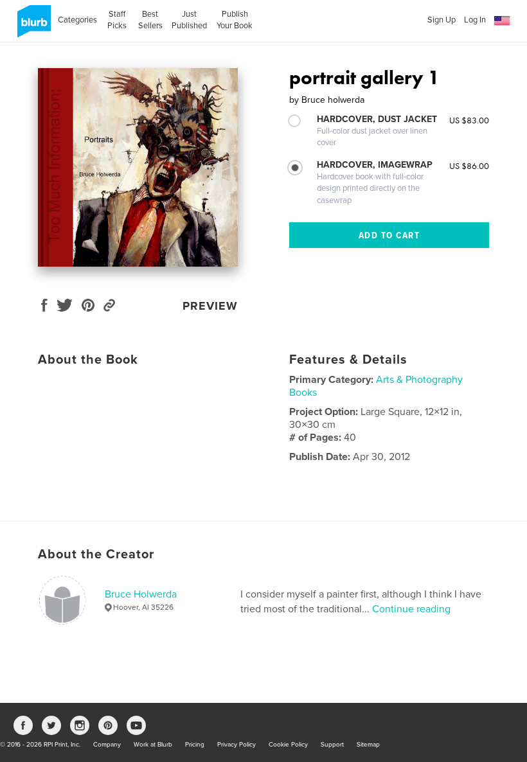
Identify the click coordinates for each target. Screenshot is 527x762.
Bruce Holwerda (141, 594)
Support (332, 745)
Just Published (189, 20)
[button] (502, 21)
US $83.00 (469, 120)
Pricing (194, 745)
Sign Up (441, 20)
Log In (475, 20)
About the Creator (96, 554)
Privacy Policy (236, 745)
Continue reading (411, 609)
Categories (77, 20)
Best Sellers (150, 20)
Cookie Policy (288, 745)
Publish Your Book (235, 20)
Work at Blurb (153, 745)
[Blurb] (31, 26)
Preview (210, 306)
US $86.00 (469, 166)
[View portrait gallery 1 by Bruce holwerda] (138, 167)
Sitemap (368, 745)
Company (107, 745)
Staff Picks (117, 20)
